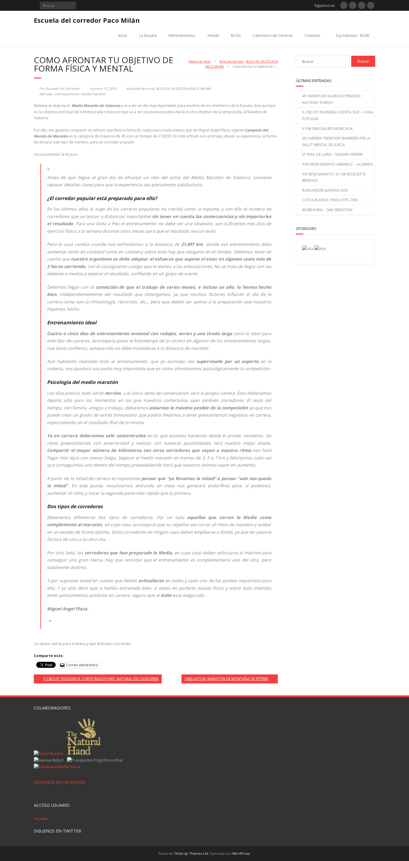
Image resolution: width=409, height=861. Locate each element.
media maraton (93, 94)
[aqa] (307, 248)
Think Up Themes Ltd (191, 853)
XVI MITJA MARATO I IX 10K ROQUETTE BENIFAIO (334, 177)
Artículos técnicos (231, 61)
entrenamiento (67, 94)
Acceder (41, 818)
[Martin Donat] (57, 766)
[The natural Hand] (83, 753)
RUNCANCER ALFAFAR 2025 (325, 190)
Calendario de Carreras (273, 35)
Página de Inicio (199, 61)
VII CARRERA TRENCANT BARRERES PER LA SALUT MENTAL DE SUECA (336, 141)
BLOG (236, 35)
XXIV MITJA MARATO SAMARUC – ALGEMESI (337, 164)
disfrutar (46, 94)
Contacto (312, 35)
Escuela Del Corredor (63, 88)
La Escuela (148, 35)
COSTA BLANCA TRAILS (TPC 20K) (330, 199)
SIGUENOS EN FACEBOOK (59, 782)
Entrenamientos (182, 35)
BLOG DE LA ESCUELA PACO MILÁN (183, 88)
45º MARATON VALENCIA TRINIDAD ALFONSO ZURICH (331, 99)
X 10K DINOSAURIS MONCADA (327, 128)
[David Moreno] (320, 248)
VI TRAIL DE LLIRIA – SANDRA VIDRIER (332, 154)
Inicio (122, 35)
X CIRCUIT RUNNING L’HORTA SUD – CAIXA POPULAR (337, 115)
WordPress (241, 853)
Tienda (213, 35)
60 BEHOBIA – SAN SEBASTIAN (327, 209)
